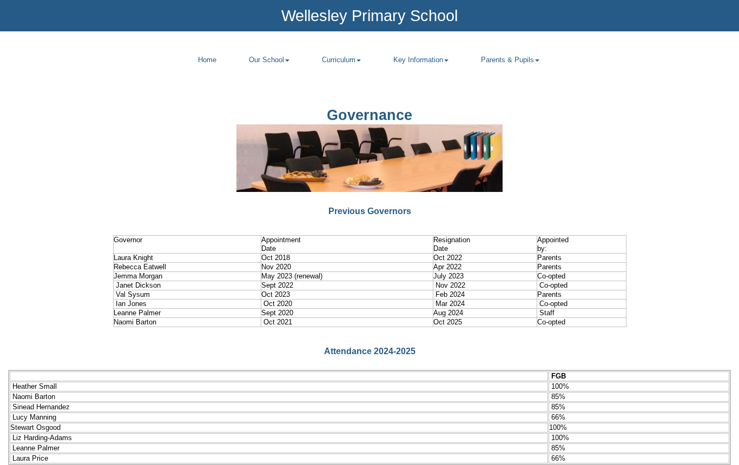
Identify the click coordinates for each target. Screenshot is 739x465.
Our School (266, 60)
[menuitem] (207, 66)
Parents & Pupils (507, 60)
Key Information (418, 60)
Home (207, 60)
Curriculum (338, 60)
